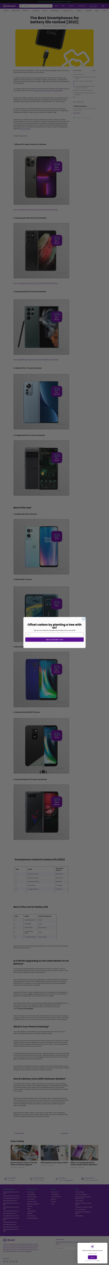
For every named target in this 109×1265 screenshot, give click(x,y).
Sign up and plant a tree (54, 639)
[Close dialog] (83, 619)
